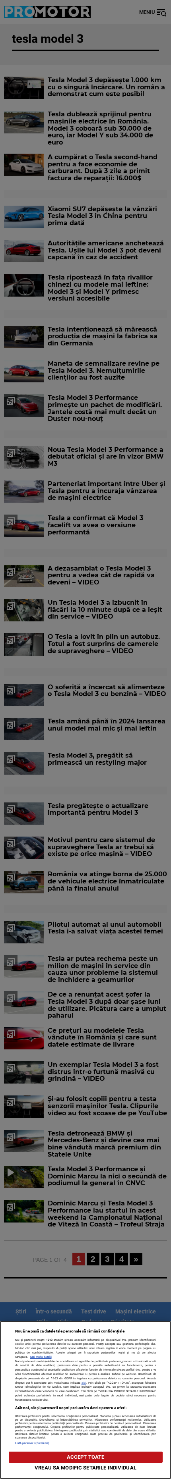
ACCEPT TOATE (86, 1457)
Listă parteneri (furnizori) (32, 1443)
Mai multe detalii (41, 1357)
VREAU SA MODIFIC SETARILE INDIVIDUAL (85, 1468)
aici (84, 1383)
